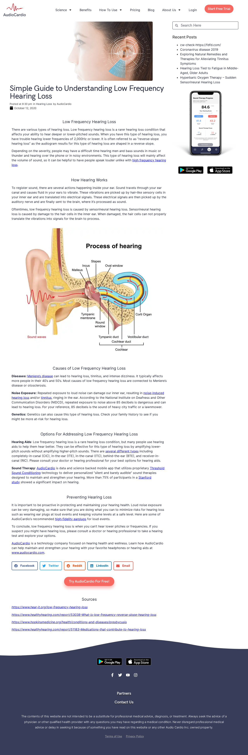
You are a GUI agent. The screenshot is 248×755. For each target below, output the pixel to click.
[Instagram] (136, 675)
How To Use (108, 10)
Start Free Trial (219, 9)
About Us (169, 10)
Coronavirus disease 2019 (199, 49)
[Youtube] (128, 675)
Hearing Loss (44, 103)
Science (61, 10)
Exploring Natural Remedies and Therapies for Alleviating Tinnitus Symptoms (204, 58)
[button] (25, 565)
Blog (151, 10)
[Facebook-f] (112, 675)
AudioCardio (46, 468)
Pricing (135, 10)
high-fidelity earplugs (70, 519)
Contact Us (124, 702)
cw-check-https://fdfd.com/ (200, 45)
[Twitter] (120, 675)
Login (193, 10)
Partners (124, 693)
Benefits (85, 10)
